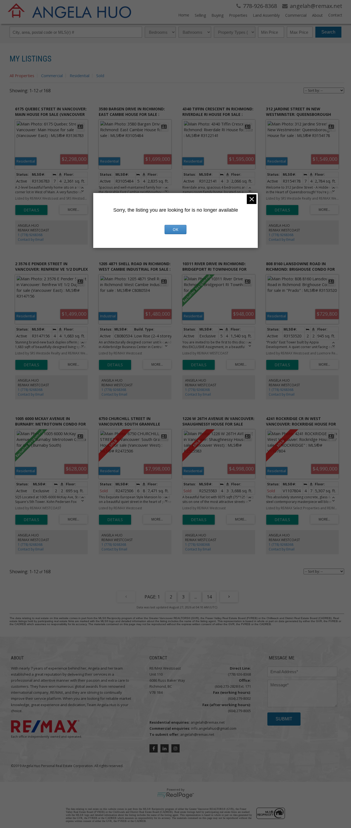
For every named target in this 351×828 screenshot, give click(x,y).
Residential (79, 75)
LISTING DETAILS (31, 210)
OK (175, 229)
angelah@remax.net (208, 722)
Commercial (296, 15)
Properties (238, 15)
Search (328, 32)
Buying (217, 15)
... (195, 597)
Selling (200, 15)
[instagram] (175, 748)
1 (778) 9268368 (30, 235)
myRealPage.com (175, 795)
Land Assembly (266, 15)
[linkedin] (164, 748)
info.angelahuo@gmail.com (213, 728)
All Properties (22, 75)
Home (183, 15)
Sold (100, 75)
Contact (335, 15)
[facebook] (153, 748)
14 (209, 597)
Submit (284, 719)
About (317, 15)
